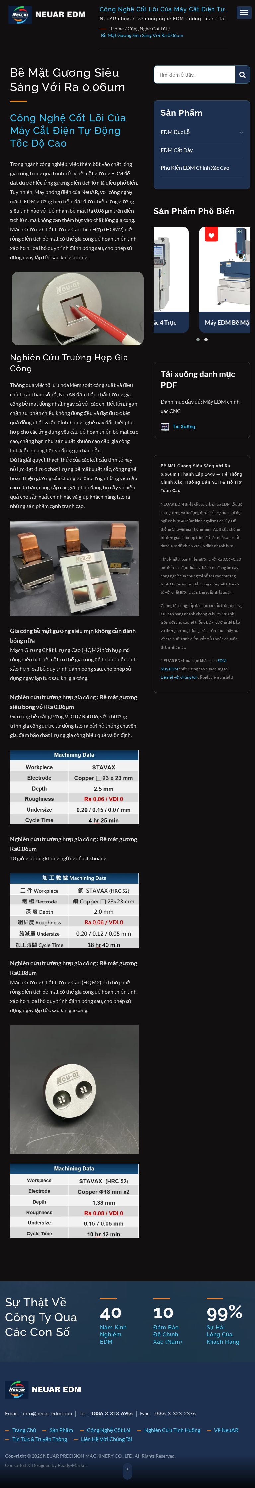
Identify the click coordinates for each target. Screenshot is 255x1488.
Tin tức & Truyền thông (39, 1439)
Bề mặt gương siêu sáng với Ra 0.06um (142, 35)
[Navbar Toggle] (244, 12)
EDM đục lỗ (175, 132)
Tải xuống (183, 426)
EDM (221, 660)
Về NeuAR (226, 1430)
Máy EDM (169, 668)
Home (117, 28)
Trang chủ (24, 1430)
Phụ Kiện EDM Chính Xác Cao (195, 167)
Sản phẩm (61, 1430)
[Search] (242, 74)
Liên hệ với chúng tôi (179, 677)
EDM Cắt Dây (177, 150)
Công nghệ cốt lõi (147, 28)
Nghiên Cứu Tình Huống (172, 1430)
